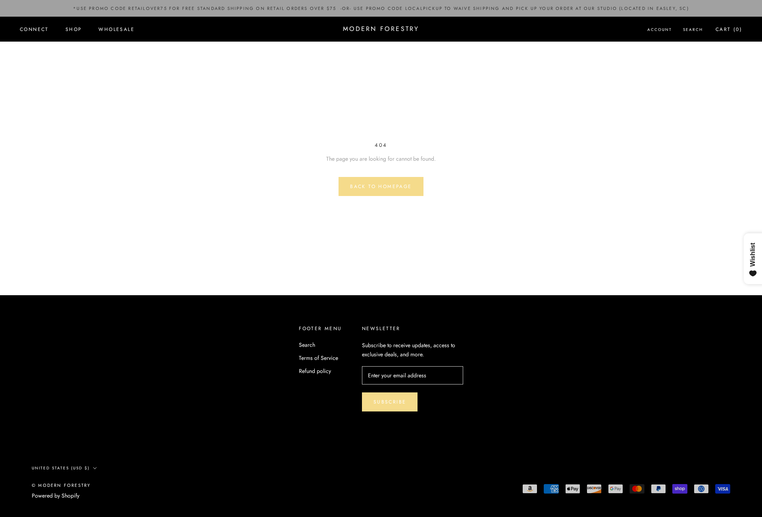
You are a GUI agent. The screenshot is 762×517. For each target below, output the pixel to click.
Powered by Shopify (55, 496)
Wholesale (116, 29)
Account (659, 30)
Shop (73, 29)
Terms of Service (318, 358)
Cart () (729, 29)
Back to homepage (381, 186)
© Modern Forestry (61, 485)
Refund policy (315, 371)
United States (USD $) (61, 468)
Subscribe (389, 402)
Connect (34, 29)
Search (693, 30)
